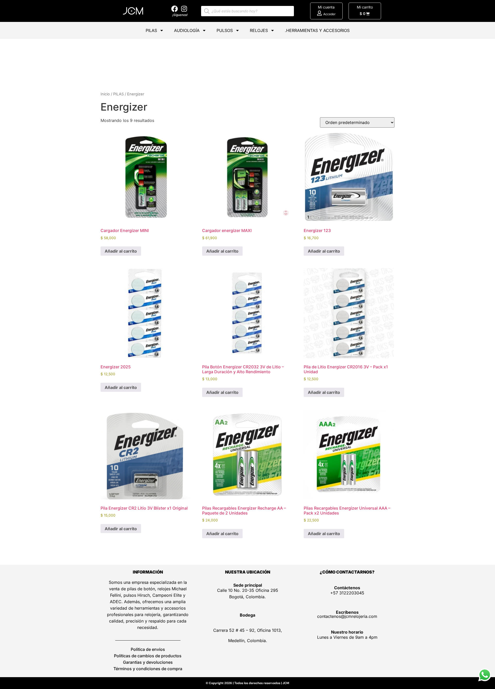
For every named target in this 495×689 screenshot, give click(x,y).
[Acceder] (319, 13)
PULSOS (225, 30)
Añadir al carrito (121, 251)
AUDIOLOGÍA (187, 30)
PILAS (151, 30)
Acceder (329, 14)
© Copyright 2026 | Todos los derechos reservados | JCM (247, 683)
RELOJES (259, 30)
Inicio (105, 94)
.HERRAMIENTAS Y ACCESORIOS (317, 30)
